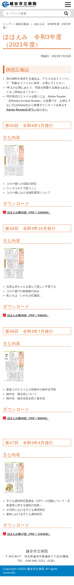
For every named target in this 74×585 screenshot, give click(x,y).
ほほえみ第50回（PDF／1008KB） (29, 212)
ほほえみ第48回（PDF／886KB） (28, 418)
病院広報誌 (22, 24)
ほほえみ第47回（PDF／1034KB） (29, 534)
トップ (7, 24)
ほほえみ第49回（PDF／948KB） (28, 315)
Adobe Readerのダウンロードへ (27, 109)
